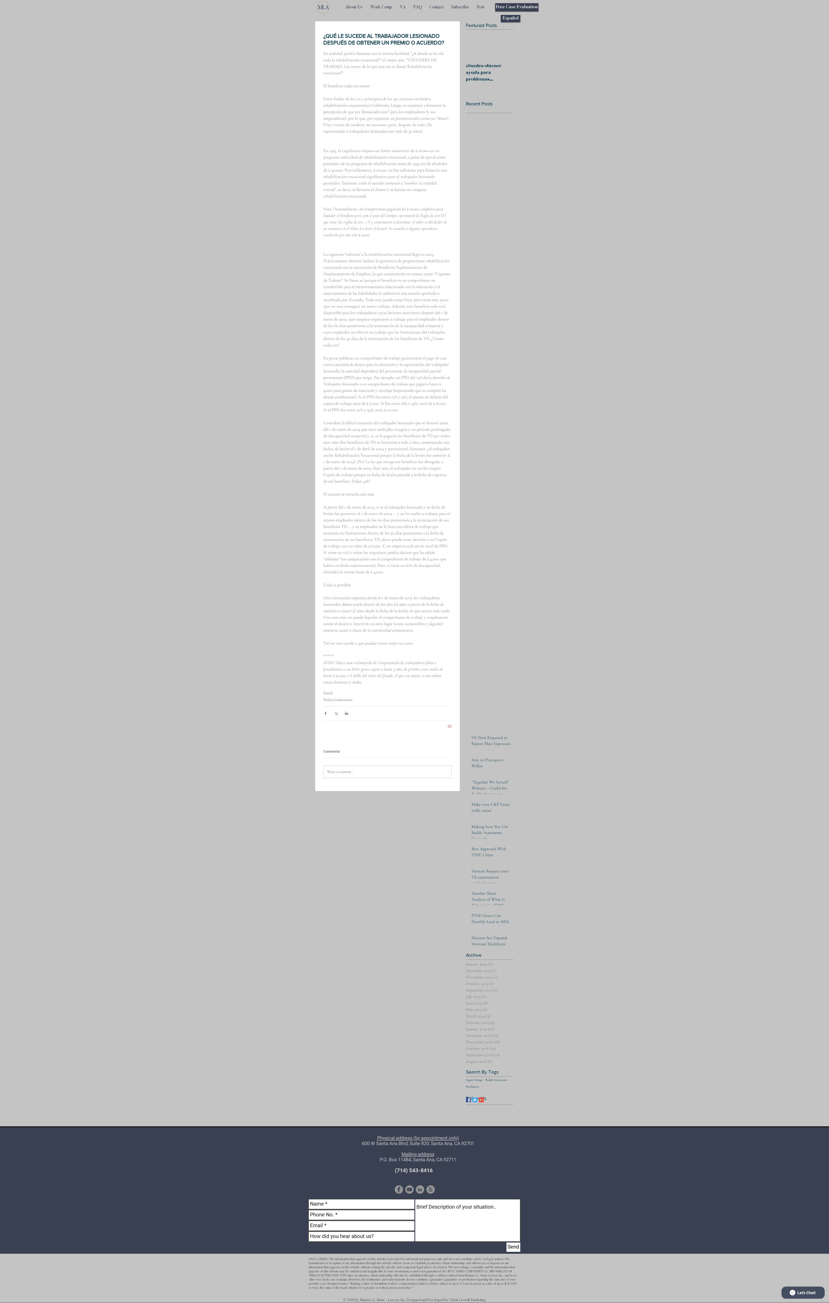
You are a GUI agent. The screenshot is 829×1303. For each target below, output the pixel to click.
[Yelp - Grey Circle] (430, 1189)
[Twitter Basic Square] (474, 1099)
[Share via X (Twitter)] (336, 713)
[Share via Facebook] (325, 713)
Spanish (328, 692)
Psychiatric (472, 1086)
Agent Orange (474, 1080)
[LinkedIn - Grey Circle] (420, 1189)
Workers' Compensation (337, 699)
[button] (460, 7)
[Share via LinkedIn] (347, 713)
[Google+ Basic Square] (481, 1099)
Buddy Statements (496, 1080)
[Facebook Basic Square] (468, 1099)
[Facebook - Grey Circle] (399, 1189)
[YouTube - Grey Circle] (409, 1189)
